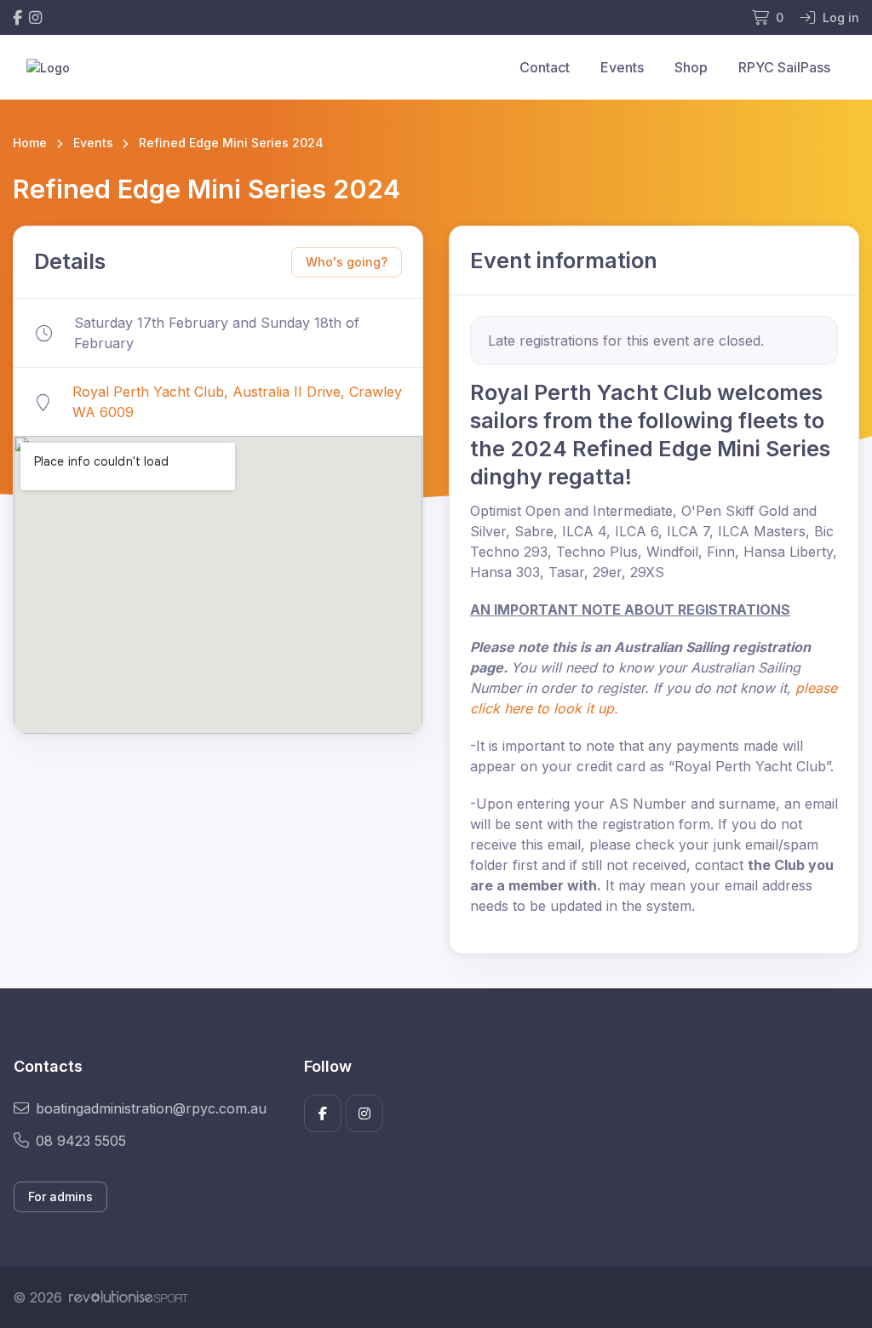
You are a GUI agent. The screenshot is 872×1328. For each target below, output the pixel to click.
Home (30, 142)
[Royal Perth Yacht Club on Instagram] (35, 17)
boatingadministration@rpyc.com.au (151, 1108)
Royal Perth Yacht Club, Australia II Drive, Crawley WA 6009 (237, 402)
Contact (544, 67)
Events (622, 67)
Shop (691, 67)
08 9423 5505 (81, 1140)
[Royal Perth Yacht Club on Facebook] (17, 17)
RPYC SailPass (784, 67)
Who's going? (346, 262)
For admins (60, 1196)
